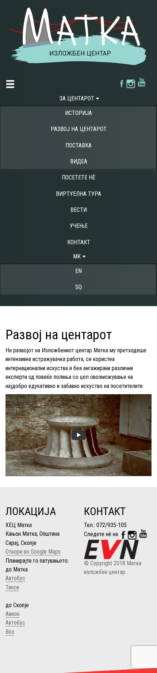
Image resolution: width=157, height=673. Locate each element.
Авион (12, 613)
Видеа (78, 161)
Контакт (78, 242)
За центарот (77, 98)
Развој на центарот (79, 129)
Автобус (15, 578)
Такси (12, 587)
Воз (9, 631)
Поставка (78, 145)
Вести (78, 209)
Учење (79, 225)
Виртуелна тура (78, 193)
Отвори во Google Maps (33, 551)
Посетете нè (78, 177)
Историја (78, 113)
